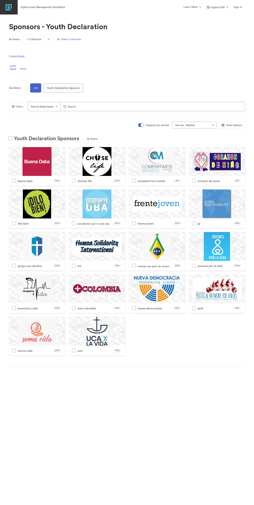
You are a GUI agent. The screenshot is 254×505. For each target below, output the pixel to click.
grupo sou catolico (30, 266)
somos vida (25, 351)
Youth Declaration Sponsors (63, 88)
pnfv (200, 308)
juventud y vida (28, 308)
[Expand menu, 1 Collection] (45, 39)
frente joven (146, 223)
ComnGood (16, 56)
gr (199, 223)
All (35, 88)
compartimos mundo (151, 181)
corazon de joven (209, 181)
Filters (19, 106)
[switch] (154, 125)
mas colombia (87, 308)
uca (80, 351)
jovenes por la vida (210, 266)
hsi (79, 266)
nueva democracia (150, 308)
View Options (234, 125)
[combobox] (44, 106)
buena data (25, 181)
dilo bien (23, 223)
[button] (217, 7)
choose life (85, 181)
